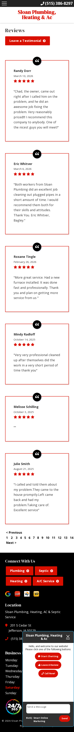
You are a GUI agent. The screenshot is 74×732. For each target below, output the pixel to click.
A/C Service (45, 581)
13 (65, 538)
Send (65, 718)
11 (53, 538)
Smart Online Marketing (41, 719)
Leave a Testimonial (25, 41)
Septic (44, 571)
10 (47, 538)
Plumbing (17, 571)
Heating (16, 581)
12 (59, 538)
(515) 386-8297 (21, 639)
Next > (11, 543)
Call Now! (50, 673)
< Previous (14, 532)
